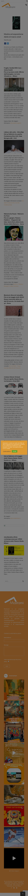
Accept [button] (14, 451)
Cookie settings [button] (7, 451)
